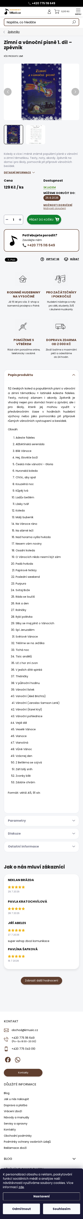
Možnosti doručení (57, 206)
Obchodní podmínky (18, 1136)
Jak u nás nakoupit (16, 1099)
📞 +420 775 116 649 (41, 3)
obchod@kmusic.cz (25, 1030)
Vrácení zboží (13, 1111)
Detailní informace (17, 172)
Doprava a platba (15, 1105)
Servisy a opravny (15, 1123)
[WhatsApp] (17, 1059)
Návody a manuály (16, 1117)
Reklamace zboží (15, 1148)
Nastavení (41, 1196)
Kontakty (10, 1129)
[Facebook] (7, 1059)
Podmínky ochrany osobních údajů (27, 1142)
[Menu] (78, 11)
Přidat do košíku (41, 220)
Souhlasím (61, 1209)
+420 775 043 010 (23, 1049)
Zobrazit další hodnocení (41, 980)
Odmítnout (21, 1209)
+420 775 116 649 (24, 1039)
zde (21, 1187)
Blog (6, 1093)
